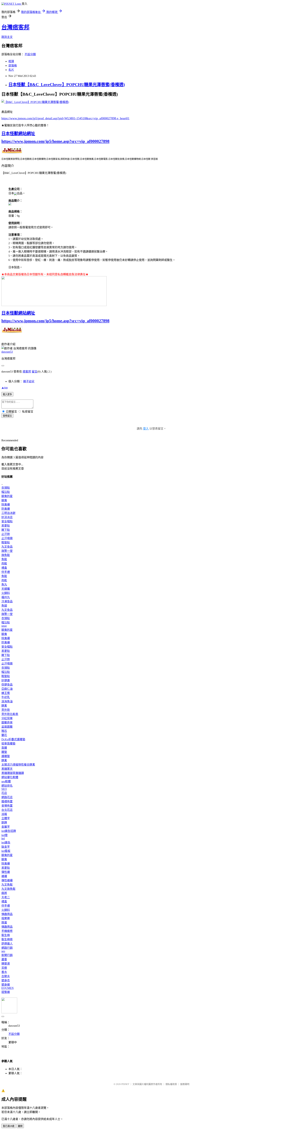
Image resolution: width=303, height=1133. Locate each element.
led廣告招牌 (8, 830)
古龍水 (5, 976)
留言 (34, 371)
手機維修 (7, 930)
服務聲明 (184, 1084)
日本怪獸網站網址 (18, 133)
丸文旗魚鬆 (8, 888)
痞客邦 (27, 371)
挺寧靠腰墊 (8, 743)
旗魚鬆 (5, 555)
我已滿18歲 (8, 1126)
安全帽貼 (7, 521)
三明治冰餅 (8, 512)
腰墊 (4, 751)
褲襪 (4, 876)
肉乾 (4, 580)
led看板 (5, 850)
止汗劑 (5, 534)
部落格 (12, 65)
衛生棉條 (7, 939)
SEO (4, 789)
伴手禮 (5, 571)
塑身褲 (5, 984)
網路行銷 (7, 947)
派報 (4, 814)
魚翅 (4, 605)
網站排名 (7, 785)
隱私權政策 (171, 1084)
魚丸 (4, 584)
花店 (4, 793)
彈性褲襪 (7, 880)
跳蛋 (4, 922)
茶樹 (4, 967)
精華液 (5, 963)
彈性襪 (5, 871)
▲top (4, 387)
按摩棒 (5, 918)
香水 (4, 972)
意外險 (5, 709)
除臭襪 (5, 504)
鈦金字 (5, 846)
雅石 (4, 730)
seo (3, 951)
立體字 (5, 818)
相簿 (11, 61)
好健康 (5, 680)
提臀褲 (5, 992)
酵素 (4, 705)
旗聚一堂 (7, 550)
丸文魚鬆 (7, 884)
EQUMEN (7, 987)
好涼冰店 (7, 517)
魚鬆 (4, 559)
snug (4, 625)
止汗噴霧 (7, 538)
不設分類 (30, 54)
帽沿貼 (5, 491)
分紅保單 (7, 718)
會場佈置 (7, 805)
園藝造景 (7, 722)
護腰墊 (5, 756)
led (3, 838)
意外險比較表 (9, 714)
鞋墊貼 (5, 542)
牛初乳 (5, 697)
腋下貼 (5, 529)
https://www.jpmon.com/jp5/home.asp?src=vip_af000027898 (55, 141)
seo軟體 (6, 781)
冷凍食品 (7, 601)
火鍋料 (5, 593)
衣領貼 (5, 487)
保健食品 (7, 684)
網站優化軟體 (9, 777)
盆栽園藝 (7, 726)
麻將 (4, 893)
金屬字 (5, 826)
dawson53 (7, 351)
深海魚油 (7, 701)
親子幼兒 (28, 381)
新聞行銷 (7, 955)
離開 (20, 1126)
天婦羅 (5, 588)
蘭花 (4, 735)
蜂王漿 (5, 693)
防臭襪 (5, 508)
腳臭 (4, 500)
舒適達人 (7, 943)
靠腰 (4, 747)
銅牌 (4, 822)
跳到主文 (7, 36)
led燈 (4, 835)
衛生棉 (5, 935)
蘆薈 (4, 959)
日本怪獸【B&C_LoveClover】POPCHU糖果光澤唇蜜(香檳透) (66, 84)
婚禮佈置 (7, 801)
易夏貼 (5, 525)
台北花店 (7, 809)
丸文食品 (7, 546)
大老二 (5, 897)
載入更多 (7, 394)
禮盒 (4, 567)
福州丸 (5, 597)
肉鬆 (4, 563)
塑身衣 (5, 980)
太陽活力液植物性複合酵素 (18, 764)
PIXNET (125, 1084)
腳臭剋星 (7, 496)
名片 (11, 69)
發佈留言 (7, 415)
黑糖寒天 (7, 768)
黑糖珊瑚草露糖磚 (12, 773)
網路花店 (7, 797)
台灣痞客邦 (15, 27)
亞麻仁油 (7, 688)
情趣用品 (7, 914)
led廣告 (5, 842)
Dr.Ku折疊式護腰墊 (13, 739)
